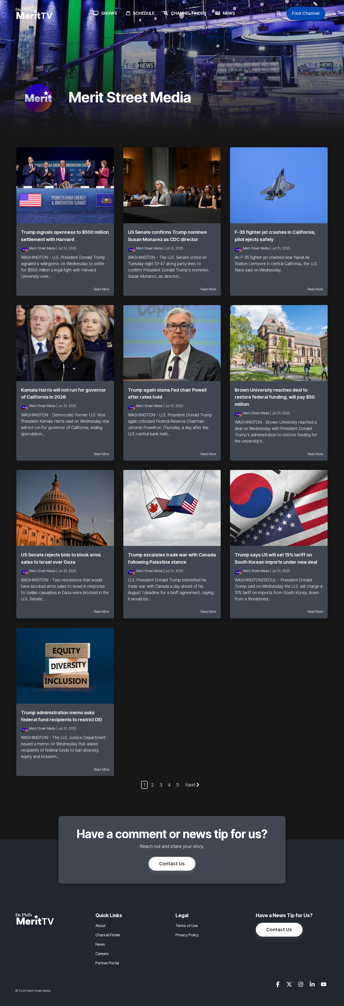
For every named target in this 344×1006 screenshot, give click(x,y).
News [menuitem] (100, 944)
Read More (101, 289)
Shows (108, 13)
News (227, 13)
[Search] (279, 13)
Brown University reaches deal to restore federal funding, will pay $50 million (275, 397)
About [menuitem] (100, 925)
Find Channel (306, 13)
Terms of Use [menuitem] (187, 925)
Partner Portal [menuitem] (107, 963)
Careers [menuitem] (102, 953)
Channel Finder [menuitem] (107, 935)
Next (190, 785)
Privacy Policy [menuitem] (187, 935)
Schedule (142, 13)
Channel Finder (187, 13)
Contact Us (172, 863)
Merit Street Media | (43, 248)
